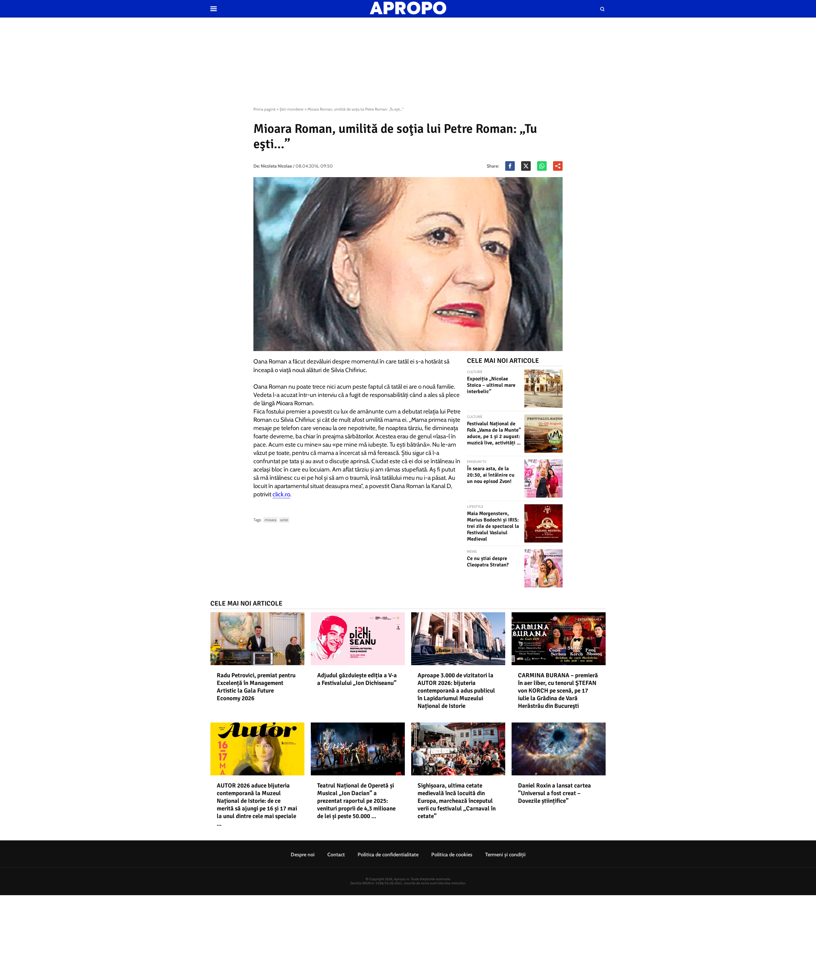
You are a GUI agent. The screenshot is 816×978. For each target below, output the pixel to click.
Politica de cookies (451, 855)
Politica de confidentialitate (388, 855)
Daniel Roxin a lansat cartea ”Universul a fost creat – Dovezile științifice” (554, 793)
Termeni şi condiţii (505, 855)
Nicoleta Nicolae (276, 166)
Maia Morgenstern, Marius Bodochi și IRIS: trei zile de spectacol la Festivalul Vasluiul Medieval (493, 526)
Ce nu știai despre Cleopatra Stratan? (488, 561)
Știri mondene (291, 109)
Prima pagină (264, 109)
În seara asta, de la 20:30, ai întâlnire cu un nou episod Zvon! (490, 475)
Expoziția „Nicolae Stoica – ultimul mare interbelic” (491, 385)
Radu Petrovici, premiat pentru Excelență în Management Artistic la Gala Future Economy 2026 (256, 687)
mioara (270, 519)
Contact (336, 855)
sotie (284, 519)
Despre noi (303, 855)
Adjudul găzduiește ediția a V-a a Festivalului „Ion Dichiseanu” (357, 679)
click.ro (281, 494)
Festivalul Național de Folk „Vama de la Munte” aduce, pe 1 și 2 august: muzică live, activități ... (494, 433)
